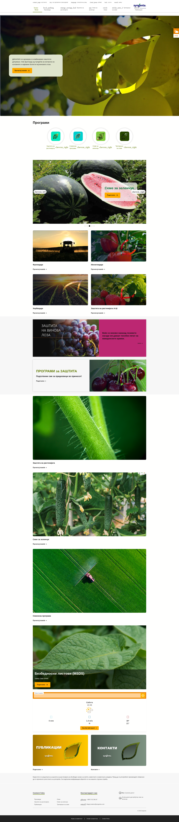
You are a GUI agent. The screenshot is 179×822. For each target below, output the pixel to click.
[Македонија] (140, 5)
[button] (22, 70)
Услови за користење (92, 818)
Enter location (39, 693)
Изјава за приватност (77, 818)
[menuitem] (37, 8)
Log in (108, 2)
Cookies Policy (106, 818)
